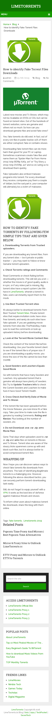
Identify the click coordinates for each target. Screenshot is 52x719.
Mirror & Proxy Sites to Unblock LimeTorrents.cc (22, 544)
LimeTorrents (26, 6)
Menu (4, 14)
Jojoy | (33, 712)
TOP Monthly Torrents (17, 662)
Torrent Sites (23, 313)
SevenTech (26, 715)
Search (26, 586)
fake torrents (15, 520)
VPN (5, 492)
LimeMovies (14, 680)
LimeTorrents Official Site (20, 606)
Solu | (27, 712)
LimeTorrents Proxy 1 (18, 610)
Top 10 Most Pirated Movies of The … (24, 643)
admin (8, 78)
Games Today (15, 688)
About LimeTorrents (16, 637)
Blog (37, 78)
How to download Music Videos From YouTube (24, 655)
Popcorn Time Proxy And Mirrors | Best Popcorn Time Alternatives (23, 533)
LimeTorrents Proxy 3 (18, 618)
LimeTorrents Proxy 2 (18, 614)
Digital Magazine (16, 697)
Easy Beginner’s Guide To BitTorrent (23, 648)
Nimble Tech (14, 684)
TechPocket (41, 712)
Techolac (12, 692)
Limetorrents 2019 (32, 520)
